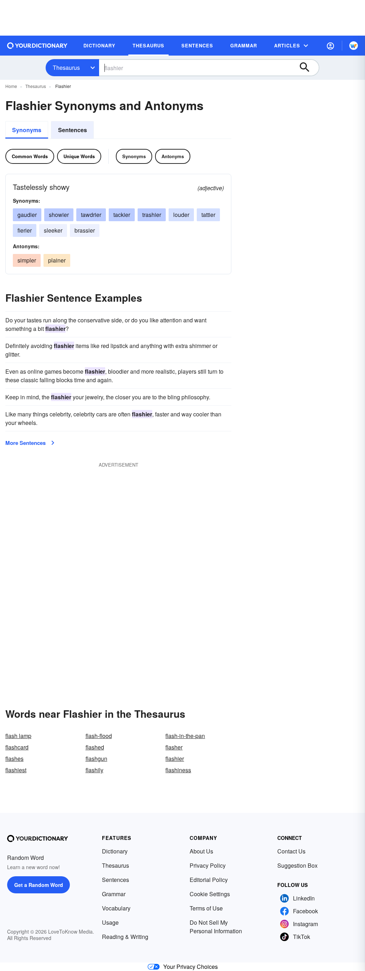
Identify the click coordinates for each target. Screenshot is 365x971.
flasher (173, 747)
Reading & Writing (125, 937)
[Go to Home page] (37, 45)
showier (59, 215)
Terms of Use (206, 908)
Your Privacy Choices (190, 966)
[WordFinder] (353, 45)
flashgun (96, 758)
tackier (121, 215)
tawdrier (91, 215)
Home (11, 86)
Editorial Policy (209, 880)
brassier (84, 230)
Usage (110, 922)
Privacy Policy (208, 865)
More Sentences (25, 443)
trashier (151, 215)
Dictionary (115, 851)
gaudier (27, 215)
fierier (24, 230)
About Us (201, 851)
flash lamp (18, 736)
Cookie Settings (210, 894)
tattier (208, 215)
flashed (95, 747)
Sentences (72, 130)
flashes (14, 758)
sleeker (53, 230)
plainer (57, 260)
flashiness (178, 770)
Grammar (113, 894)
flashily (94, 770)
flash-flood (99, 736)
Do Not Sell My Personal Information (216, 926)
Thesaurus (66, 67)
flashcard (17, 747)
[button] (330, 45)
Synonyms (26, 130)
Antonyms (172, 156)
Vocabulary (116, 908)
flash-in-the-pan (185, 736)
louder (181, 215)
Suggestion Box (297, 865)
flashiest (15, 770)
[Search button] (308, 68)
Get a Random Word (38, 884)
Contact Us (291, 851)
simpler (26, 260)
